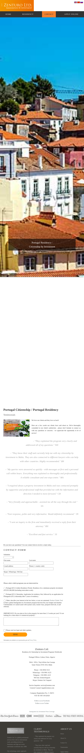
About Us (63, 738)
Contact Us (63, 743)
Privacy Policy (32, 640)
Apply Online (71, 14)
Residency (28, 14)
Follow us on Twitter (42, 703)
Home (8, 14)
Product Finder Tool (56, 600)
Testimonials (64, 747)
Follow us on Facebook (42, 701)
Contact (49, 14)
